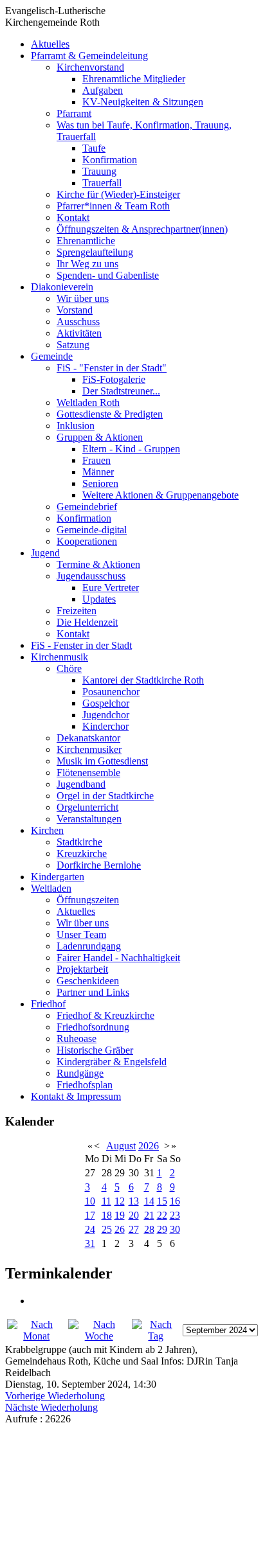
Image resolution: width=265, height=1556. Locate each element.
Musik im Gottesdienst (102, 761)
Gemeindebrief (87, 506)
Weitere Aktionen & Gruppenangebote (160, 495)
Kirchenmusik (59, 656)
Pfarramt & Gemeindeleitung (89, 55)
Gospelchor (105, 703)
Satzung (73, 344)
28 (149, 1229)
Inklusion (76, 425)
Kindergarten (57, 876)
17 (90, 1215)
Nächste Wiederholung (51, 1407)
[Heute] (156, 1336)
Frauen (96, 460)
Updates (99, 599)
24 (90, 1229)
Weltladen (51, 888)
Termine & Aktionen (98, 564)
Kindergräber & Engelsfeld (112, 1061)
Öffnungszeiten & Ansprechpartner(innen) (142, 229)
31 (90, 1243)
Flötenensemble (88, 772)
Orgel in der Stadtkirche (105, 795)
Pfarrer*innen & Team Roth (113, 205)
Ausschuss (78, 321)
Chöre (69, 668)
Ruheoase (76, 1038)
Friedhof (48, 1003)
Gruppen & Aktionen (100, 437)
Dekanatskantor (88, 737)
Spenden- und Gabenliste (108, 275)
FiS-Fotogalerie (113, 379)
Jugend (45, 552)
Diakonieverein (62, 286)
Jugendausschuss (91, 575)
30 (175, 1229)
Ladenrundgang (89, 946)
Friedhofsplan (85, 1084)
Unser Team (81, 934)
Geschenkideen (88, 980)
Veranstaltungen (89, 818)
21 (149, 1215)
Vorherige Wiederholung (55, 1395)
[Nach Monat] (36, 1336)
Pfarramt (74, 113)
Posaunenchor (111, 691)
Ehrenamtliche (86, 240)
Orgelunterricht (87, 807)
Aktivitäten (79, 333)
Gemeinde (52, 356)
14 (149, 1201)
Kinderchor (105, 726)
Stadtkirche (79, 841)
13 (134, 1201)
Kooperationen (87, 541)
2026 (148, 1145)
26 (119, 1229)
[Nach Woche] (98, 1336)
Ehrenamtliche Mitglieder (133, 78)
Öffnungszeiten (88, 899)
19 (119, 1215)
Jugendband (81, 784)
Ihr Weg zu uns (87, 263)
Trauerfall (102, 182)
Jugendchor (105, 714)
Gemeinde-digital (92, 529)
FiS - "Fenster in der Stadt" (112, 367)
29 (162, 1229)
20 (134, 1215)
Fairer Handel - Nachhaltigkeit (118, 957)
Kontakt (73, 217)
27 (134, 1229)
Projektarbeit (82, 969)
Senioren (100, 483)
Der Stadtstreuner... (121, 390)
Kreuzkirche (82, 853)
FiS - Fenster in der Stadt (81, 645)
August (121, 1145)
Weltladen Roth (88, 402)
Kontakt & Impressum (76, 1096)
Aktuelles (50, 44)
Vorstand (75, 310)
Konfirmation (109, 159)
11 (106, 1201)
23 (175, 1215)
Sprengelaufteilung (95, 252)
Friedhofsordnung (93, 1026)
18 (107, 1215)
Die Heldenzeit (87, 622)
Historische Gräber (95, 1050)
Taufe (93, 148)
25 (107, 1229)
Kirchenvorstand (90, 67)
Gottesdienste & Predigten (110, 414)
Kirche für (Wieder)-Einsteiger (118, 194)
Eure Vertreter (110, 587)
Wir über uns (83, 298)
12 (119, 1201)
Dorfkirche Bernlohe (99, 865)
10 (90, 1201)
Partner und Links (93, 992)
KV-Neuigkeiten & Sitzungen (142, 101)
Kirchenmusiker (89, 749)
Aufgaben (102, 90)
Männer (98, 471)
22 (162, 1215)
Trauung (99, 171)
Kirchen (47, 830)
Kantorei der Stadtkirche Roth (143, 680)
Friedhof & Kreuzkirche (105, 1015)
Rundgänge (80, 1073)
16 (175, 1201)
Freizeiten (76, 610)
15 (162, 1201)
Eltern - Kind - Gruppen (131, 448)
